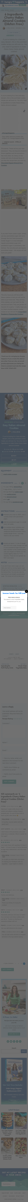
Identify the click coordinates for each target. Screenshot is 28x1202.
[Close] (26, 591)
